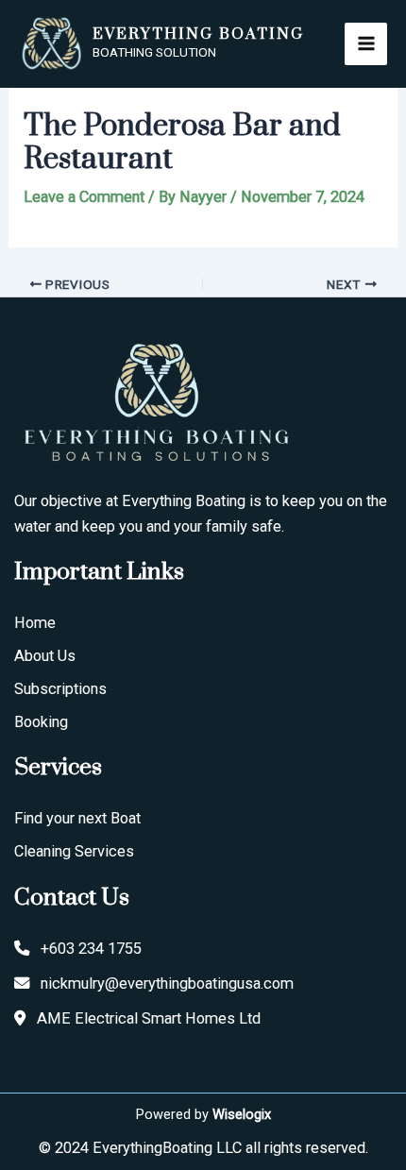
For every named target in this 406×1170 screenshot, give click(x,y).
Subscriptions (60, 689)
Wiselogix (241, 1114)
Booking (41, 722)
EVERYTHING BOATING (198, 34)
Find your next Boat (77, 818)
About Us (45, 656)
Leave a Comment (84, 197)
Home (35, 623)
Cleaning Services (74, 851)
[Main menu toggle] (366, 44)
